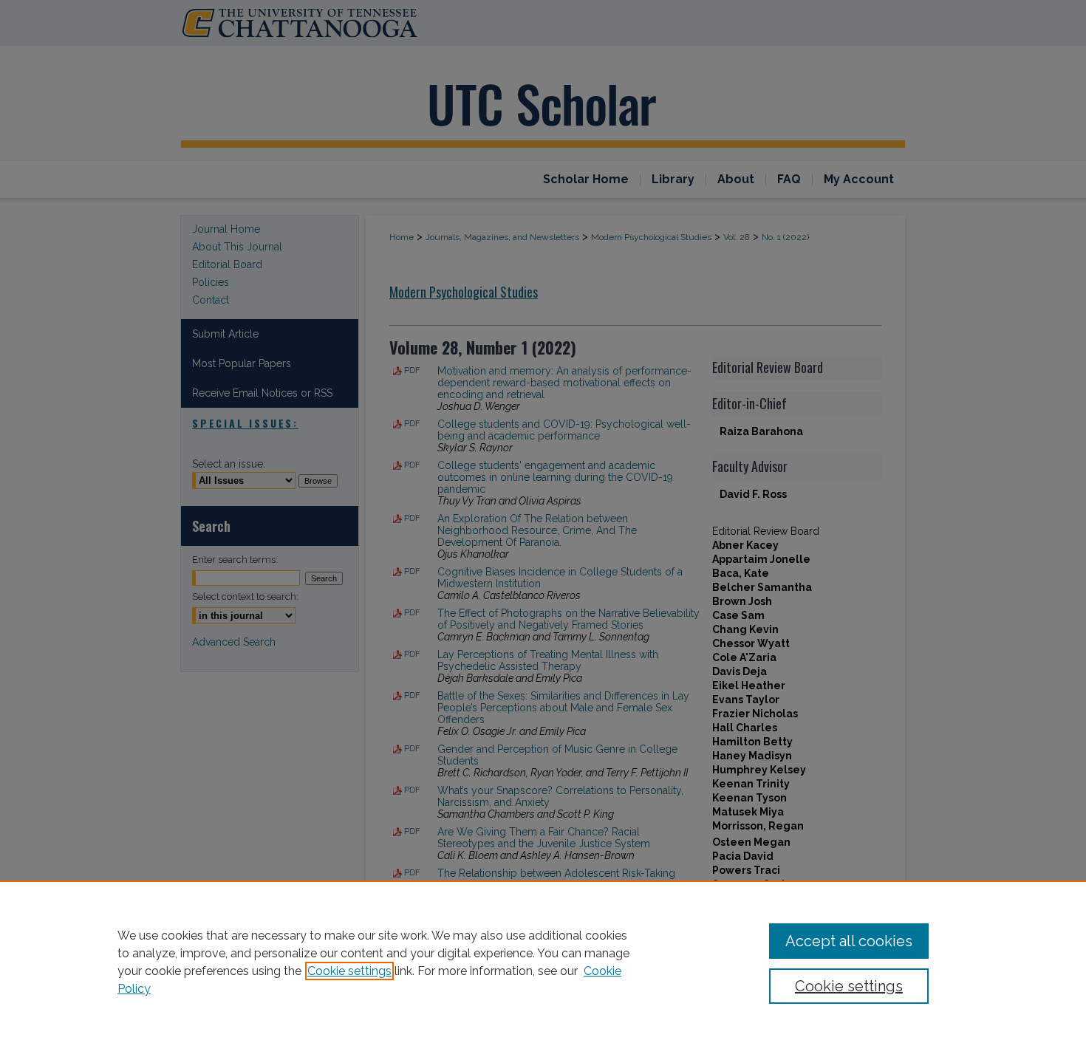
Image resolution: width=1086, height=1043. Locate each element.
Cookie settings (349, 971)
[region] (543, 961)
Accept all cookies (848, 941)
